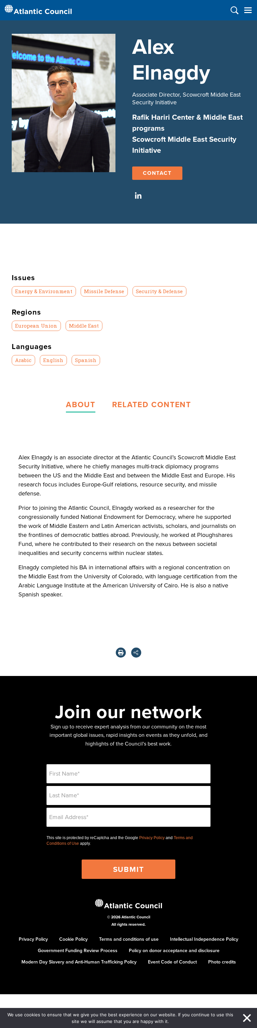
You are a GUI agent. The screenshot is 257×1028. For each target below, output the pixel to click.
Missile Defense (104, 291)
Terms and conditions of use (129, 939)
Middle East (84, 325)
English (53, 360)
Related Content (151, 404)
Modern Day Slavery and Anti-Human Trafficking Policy (79, 961)
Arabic (23, 360)
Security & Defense (159, 291)
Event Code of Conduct (172, 961)
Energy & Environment (43, 291)
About (80, 404)
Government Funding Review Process (77, 950)
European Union (36, 325)
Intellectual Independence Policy (204, 939)
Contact (157, 173)
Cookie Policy (73, 939)
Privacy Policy (152, 837)
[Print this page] (121, 653)
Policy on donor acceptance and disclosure (174, 950)
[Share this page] (136, 653)
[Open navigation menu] (248, 10)
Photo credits (222, 961)
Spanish (85, 360)
